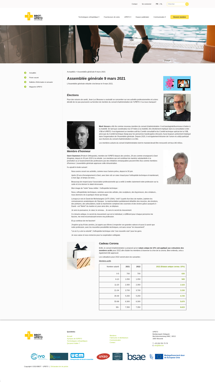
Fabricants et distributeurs (119, 338)
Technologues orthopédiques (77, 341)
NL (161, 4)
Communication (159, 17)
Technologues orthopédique (88, 17)
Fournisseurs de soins (112, 17)
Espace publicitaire (142, 17)
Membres (113, 335)
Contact (134, 4)
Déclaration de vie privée (59, 366)
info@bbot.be (159, 345)
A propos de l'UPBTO (74, 338)
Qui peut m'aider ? (73, 343)
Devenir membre (179, 17)
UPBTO (127, 17)
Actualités (71, 72)
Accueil (69, 336)
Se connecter (146, 4)
